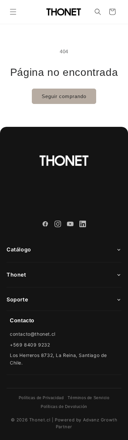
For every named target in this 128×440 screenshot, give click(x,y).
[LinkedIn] (82, 225)
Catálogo (19, 249)
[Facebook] (45, 225)
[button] (13, 12)
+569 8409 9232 (30, 344)
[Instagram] (57, 225)
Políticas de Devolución (64, 406)
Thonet (16, 274)
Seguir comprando (64, 96)
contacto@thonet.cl (32, 334)
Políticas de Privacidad (41, 398)
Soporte (17, 299)
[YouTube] (70, 225)
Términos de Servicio (88, 398)
